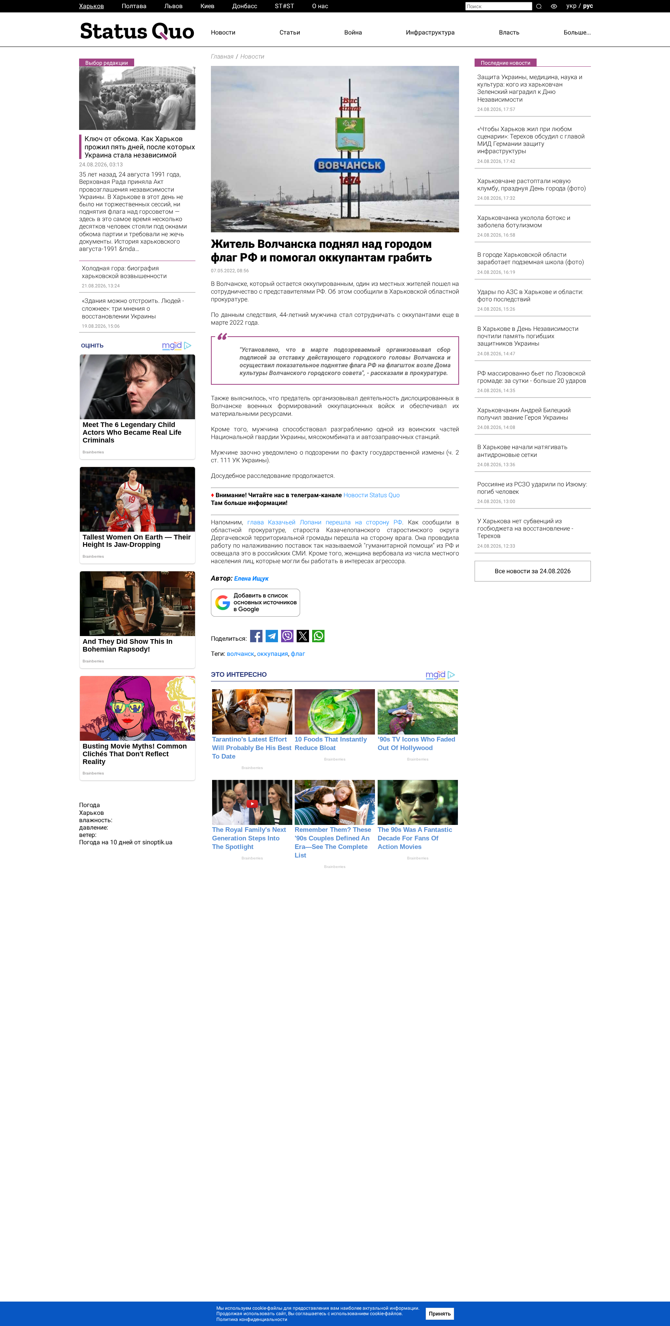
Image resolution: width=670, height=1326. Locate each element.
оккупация (272, 653)
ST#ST (284, 6)
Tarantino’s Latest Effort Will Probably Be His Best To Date (252, 748)
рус (588, 5)
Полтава (134, 6)
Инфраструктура (430, 32)
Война (353, 32)
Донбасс (244, 6)
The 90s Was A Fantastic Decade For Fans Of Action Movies (415, 838)
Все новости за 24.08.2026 (533, 571)
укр (571, 5)
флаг (298, 653)
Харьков (91, 6)
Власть (509, 32)
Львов (173, 6)
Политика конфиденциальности (251, 1319)
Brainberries (252, 768)
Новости (223, 32)
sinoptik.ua (157, 842)
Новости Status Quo (372, 495)
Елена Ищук (251, 578)
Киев (207, 6)
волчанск (240, 653)
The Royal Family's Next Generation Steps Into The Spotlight (249, 838)
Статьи (290, 32)
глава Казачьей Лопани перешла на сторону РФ (324, 522)
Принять (440, 1313)
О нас (320, 6)
